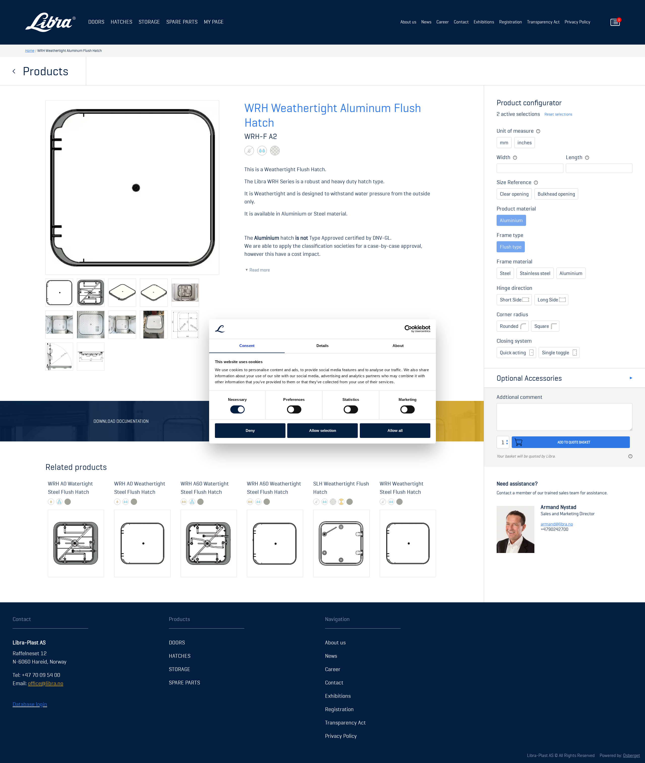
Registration (510, 21)
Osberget (631, 755)
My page (214, 21)
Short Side (511, 300)
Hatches (121, 21)
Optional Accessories (529, 378)
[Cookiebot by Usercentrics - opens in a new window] (408, 329)
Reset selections (558, 114)
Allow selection (322, 430)
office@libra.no (45, 683)
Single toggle (555, 353)
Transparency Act (543, 21)
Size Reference (514, 182)
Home (29, 50)
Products (45, 71)
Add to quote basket (574, 442)
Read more (259, 269)
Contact (461, 21)
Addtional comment (519, 397)
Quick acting (513, 353)
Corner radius (512, 314)
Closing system (514, 340)
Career (442, 21)
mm (504, 143)
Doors (96, 21)
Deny (250, 430)
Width (503, 157)
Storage (149, 21)
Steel (505, 273)
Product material (516, 208)
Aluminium (571, 273)
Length (574, 157)
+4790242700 (554, 529)
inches (525, 143)
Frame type (510, 235)
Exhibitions (484, 21)
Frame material (514, 261)
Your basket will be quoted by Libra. (526, 456)
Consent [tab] (246, 345)
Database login (30, 704)
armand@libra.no (557, 524)
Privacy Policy (577, 21)
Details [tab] (322, 345)
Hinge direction (514, 288)
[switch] (294, 409)
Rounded (509, 326)
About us (408, 21)
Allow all (395, 430)
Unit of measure (515, 130)
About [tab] (398, 345)
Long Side (548, 300)
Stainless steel (535, 273)
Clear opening (514, 194)
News (426, 21)
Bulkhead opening (556, 194)
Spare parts (182, 21)
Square (541, 326)
